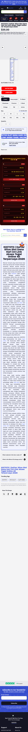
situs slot (16, 382)
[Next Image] (25, 47)
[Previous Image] (2, 47)
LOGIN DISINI (8, 92)
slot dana (19, 302)
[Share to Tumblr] (25, 494)
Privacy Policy (18, 706)
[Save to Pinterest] (16, 494)
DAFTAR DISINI (9, 88)
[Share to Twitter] (4, 494)
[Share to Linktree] (12, 494)
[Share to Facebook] (8, 494)
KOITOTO (14, 273)
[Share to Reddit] (21, 494)
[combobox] (12, 11)
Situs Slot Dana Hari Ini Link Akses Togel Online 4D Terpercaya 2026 (14, 136)
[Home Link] (10, 8)
